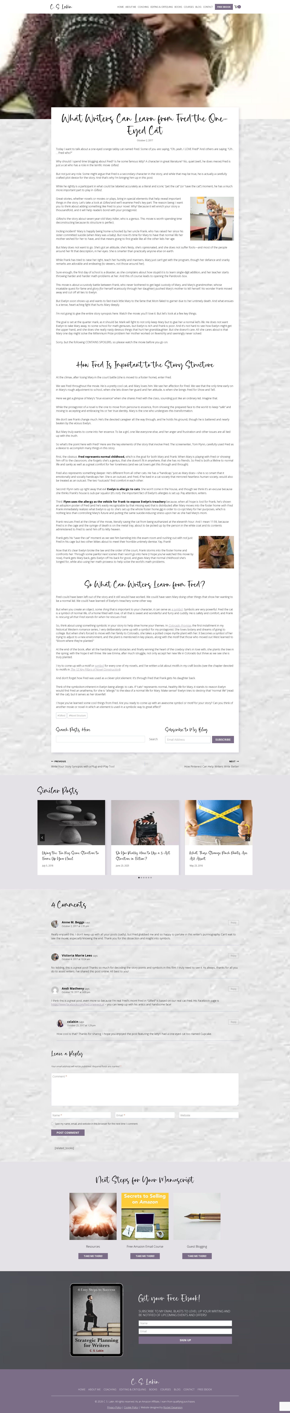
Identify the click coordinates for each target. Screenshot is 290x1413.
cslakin (72, 1021)
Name (57, 1115)
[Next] (247, 837)
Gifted (61, 715)
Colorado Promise (180, 625)
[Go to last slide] (42, 837)
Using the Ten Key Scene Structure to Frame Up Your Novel (70, 855)
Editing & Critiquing (162, 6)
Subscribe (223, 739)
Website (185, 1115)
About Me (130, 6)
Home (120, 6)
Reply (233, 922)
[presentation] (71, 822)
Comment (60, 1076)
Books (178, 6)
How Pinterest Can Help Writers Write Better (211, 764)
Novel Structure (77, 715)
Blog (198, 6)
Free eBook (224, 6)
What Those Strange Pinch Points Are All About (219, 855)
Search (153, 739)
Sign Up (185, 1340)
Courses (189, 6)
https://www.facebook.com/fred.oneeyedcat (77, 1004)
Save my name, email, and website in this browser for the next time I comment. (96, 1123)
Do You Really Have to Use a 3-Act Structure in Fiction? (143, 855)
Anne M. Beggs (73, 922)
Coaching (143, 6)
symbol (99, 665)
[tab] (139, 877)
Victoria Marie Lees (77, 955)
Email (120, 1115)
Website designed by (161, 1407)
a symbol (177, 609)
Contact (208, 6)
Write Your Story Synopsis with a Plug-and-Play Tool (82, 764)
